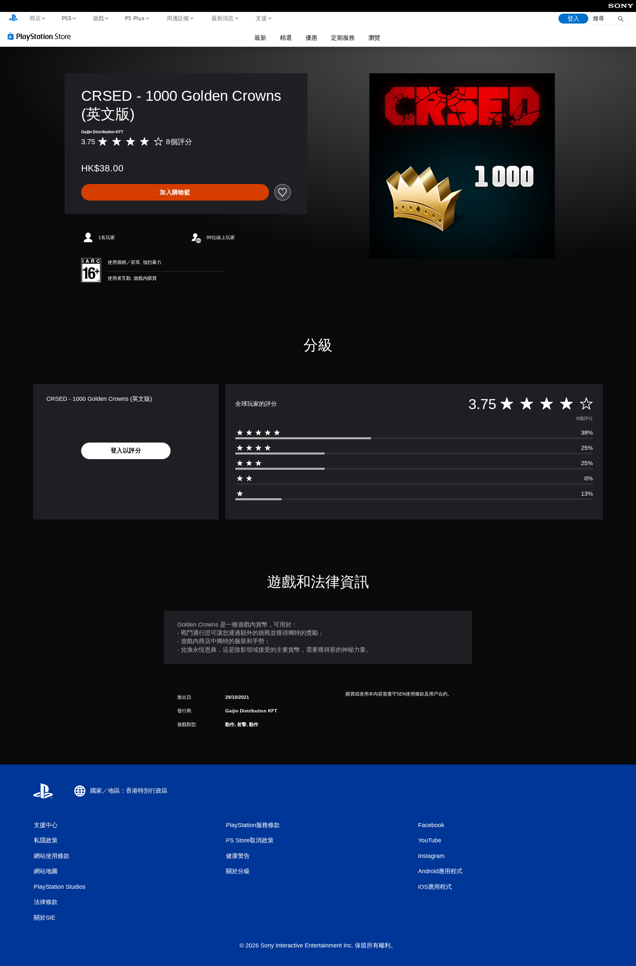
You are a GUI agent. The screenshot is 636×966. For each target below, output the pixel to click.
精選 (286, 37)
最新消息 (222, 18)
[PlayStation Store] (41, 36)
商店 (34, 18)
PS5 (67, 18)
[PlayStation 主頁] (13, 18)
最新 (260, 37)
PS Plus (135, 18)
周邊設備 (178, 18)
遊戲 (98, 18)
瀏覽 (374, 37)
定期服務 (343, 37)
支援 (261, 18)
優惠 (311, 37)
